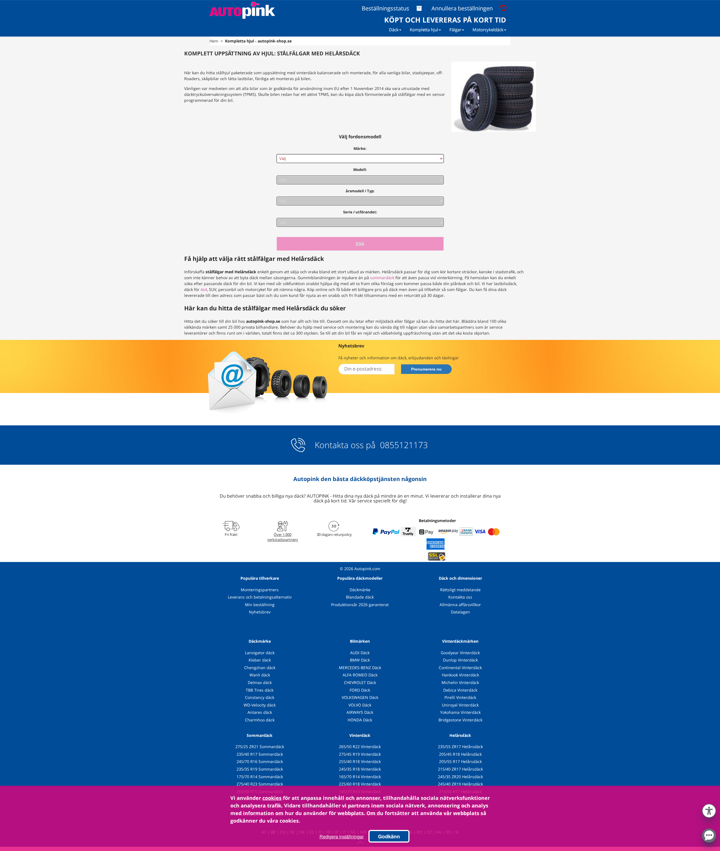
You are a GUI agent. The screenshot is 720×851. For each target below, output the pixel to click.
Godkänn (389, 836)
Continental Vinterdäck (460, 667)
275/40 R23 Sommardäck (260, 784)
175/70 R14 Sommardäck (260, 776)
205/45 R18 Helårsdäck (460, 754)
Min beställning (259, 604)
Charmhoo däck (259, 720)
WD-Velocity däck (260, 705)
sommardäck (382, 277)
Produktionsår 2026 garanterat (360, 604)
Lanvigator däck (259, 652)
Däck (394, 29)
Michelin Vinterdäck (460, 682)
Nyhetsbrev (260, 612)
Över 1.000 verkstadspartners (282, 537)
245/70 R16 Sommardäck (260, 761)
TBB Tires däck (259, 690)
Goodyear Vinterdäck (460, 652)
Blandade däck (360, 597)
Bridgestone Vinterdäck (460, 720)
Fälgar (455, 29)
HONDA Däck (360, 720)
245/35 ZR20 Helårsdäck (460, 776)
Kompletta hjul (424, 29)
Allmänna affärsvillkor (460, 604)
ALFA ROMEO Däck (360, 675)
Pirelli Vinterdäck (460, 697)
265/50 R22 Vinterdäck (360, 746)
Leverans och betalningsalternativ (260, 597)
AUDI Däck (360, 652)
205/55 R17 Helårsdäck (460, 761)
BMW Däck (360, 660)
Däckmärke (360, 589)
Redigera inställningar (342, 836)
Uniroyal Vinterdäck (460, 705)
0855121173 (403, 445)
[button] (709, 809)
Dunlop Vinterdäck (460, 660)
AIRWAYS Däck (359, 712)
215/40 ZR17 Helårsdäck (460, 769)
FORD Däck (360, 690)
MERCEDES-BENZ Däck (360, 667)
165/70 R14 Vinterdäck (360, 776)
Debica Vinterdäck (460, 690)
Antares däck (260, 712)
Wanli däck (259, 675)
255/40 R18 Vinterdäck (360, 761)
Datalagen (460, 612)
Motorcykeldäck (487, 29)
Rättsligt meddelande (460, 589)
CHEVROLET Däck (360, 682)
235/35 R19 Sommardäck (260, 769)
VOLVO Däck (359, 705)
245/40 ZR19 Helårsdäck (460, 784)
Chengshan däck (259, 667)
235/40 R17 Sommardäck (260, 754)
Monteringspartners (260, 589)
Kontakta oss (460, 597)
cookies (272, 797)
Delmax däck (260, 682)
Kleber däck (260, 660)
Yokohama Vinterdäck (460, 712)
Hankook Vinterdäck (460, 675)
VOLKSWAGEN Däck (360, 697)
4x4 (204, 289)
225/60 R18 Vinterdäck (360, 784)
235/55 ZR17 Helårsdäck (460, 746)
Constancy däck (259, 697)
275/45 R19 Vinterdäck (360, 754)
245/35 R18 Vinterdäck (360, 769)
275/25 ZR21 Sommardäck (259, 746)
